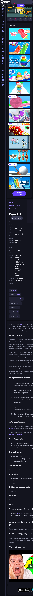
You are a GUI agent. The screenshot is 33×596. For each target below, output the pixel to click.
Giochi (11, 202)
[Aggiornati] (2, 21)
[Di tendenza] (2, 18)
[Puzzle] (2, 61)
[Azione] (2, 42)
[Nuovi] (2, 15)
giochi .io (12, 429)
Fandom (17, 285)
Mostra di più (20, 194)
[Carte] (2, 45)
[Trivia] (2, 80)
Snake (17, 206)
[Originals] (2, 24)
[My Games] (8, 5)
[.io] (2, 54)
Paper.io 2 (12, 209)
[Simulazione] (2, 64)
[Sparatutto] (2, 67)
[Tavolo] (2, 77)
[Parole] (2, 57)
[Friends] (3, 5)
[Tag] (2, 84)
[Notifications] (13, 5)
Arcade (11, 206)
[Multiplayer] (2, 27)
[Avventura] (2, 38)
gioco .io (22, 324)
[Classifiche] (2, 30)
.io (15, 202)
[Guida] (2, 51)
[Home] (2, 8)
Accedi (20, 6)
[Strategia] (2, 73)
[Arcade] (2, 35)
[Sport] (2, 70)
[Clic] (2, 48)
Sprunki (19, 435)
